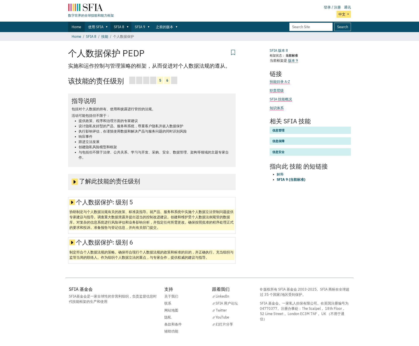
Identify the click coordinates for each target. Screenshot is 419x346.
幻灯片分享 (224, 324)
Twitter (221, 310)
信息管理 (278, 130)
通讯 (347, 7)
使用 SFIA (95, 27)
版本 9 (293, 60)
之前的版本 (164, 27)
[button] (107, 27)
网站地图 (171, 310)
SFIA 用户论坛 (227, 303)
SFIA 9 (140, 27)
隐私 (167, 317)
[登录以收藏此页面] (233, 51)
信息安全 (278, 152)
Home (76, 27)
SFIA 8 (119, 27)
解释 (280, 174)
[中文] (91, 8)
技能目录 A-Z (280, 81)
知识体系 (277, 108)
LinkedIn (222, 296)
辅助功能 (171, 331)
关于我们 (171, 296)
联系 (167, 303)
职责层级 (277, 90)
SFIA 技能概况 (281, 99)
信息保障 (278, 141)
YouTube (222, 317)
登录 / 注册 (332, 7)
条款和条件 (173, 324)
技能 (104, 36)
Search (342, 27)
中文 (342, 14)
